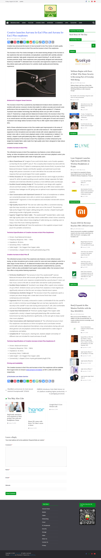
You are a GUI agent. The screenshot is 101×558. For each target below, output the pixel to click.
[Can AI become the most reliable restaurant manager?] (74, 126)
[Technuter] (7, 23)
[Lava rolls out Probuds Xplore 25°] (74, 182)
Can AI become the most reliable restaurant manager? (87, 124)
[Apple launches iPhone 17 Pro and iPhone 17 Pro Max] (74, 354)
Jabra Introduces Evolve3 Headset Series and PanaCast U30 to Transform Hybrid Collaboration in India (87, 192)
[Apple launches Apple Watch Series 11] (74, 378)
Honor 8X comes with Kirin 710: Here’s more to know (35, 423)
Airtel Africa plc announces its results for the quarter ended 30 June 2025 (87, 253)
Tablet (44, 515)
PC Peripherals (46, 525)
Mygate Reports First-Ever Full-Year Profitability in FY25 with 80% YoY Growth (87, 243)
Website (8, 485)
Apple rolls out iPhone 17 (86, 369)
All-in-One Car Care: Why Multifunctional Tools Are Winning (87, 105)
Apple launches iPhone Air (87, 361)
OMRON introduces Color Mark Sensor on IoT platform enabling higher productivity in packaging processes (51, 391)
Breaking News (15, 22)
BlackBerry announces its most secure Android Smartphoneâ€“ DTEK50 (20, 390)
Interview (50, 22)
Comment (9, 445)
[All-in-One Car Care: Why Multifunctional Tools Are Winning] (74, 106)
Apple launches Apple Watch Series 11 (87, 377)
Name (8, 469)
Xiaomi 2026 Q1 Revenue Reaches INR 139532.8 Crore (82, 224)
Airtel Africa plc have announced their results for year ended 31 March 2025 (87, 263)
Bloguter (73, 22)
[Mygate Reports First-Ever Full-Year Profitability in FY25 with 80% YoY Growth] (74, 244)
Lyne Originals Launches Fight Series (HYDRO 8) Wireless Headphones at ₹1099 (80, 162)
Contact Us (45, 542)
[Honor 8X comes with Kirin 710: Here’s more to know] (36, 403)
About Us (44, 539)
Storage (44, 532)
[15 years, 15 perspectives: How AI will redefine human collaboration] (74, 116)
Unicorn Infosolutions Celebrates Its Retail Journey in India (87, 328)
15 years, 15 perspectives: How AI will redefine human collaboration (87, 115)
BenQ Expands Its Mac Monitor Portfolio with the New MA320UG (81, 308)
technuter (18, 38)
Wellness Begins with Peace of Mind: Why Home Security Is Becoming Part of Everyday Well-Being (82, 75)
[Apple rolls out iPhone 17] (74, 370)
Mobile (44, 512)
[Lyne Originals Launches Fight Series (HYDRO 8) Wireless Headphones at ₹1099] (82, 145)
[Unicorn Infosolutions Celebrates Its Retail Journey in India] (74, 329)
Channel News (40, 22)
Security (44, 529)
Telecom (30, 22)
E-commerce (59, 22)
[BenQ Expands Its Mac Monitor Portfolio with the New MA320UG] (82, 294)
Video (43, 535)
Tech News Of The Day (78, 35)
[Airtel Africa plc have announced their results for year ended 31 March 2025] (74, 264)
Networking (45, 519)
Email (8, 477)
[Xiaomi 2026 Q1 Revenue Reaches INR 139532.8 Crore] (82, 212)
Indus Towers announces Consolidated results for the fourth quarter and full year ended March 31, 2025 (87, 274)
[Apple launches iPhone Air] (74, 362)
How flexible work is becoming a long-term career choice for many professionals (82, 96)
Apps (66, 22)
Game (80, 22)
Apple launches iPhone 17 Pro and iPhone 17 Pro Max (87, 352)
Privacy (44, 545)
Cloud (43, 522)
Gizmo (24, 22)
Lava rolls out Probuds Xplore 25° (86, 181)
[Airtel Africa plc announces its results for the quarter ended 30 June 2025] (74, 254)
